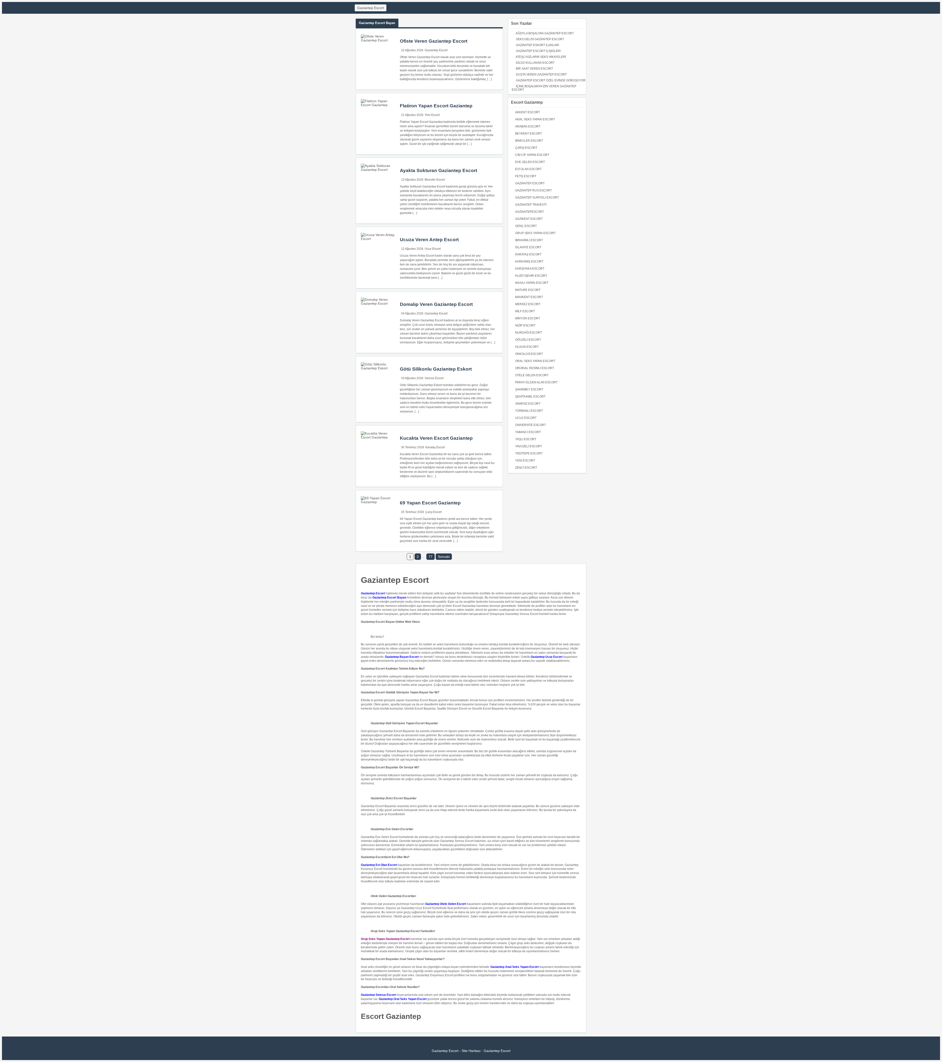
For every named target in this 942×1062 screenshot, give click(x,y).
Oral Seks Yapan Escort (535, 361)
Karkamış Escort (529, 261)
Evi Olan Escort (528, 169)
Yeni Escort (432, 115)
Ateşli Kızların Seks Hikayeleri (541, 57)
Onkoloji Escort (529, 354)
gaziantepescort (529, 211)
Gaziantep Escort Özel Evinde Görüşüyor (551, 80)
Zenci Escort (526, 467)
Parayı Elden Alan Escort (536, 382)
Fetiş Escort (525, 176)
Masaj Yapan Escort (531, 283)
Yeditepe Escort (529, 453)
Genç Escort (526, 226)
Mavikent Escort (529, 297)
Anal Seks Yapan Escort (535, 119)
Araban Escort (527, 126)
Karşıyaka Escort (529, 268)
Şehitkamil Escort (530, 396)
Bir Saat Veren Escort (534, 68)
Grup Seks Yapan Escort (535, 233)
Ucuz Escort (433, 248)
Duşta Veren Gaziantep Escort (541, 74)
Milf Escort (525, 311)
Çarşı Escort (433, 512)
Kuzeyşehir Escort (531, 275)
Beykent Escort (528, 133)
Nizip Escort (525, 325)
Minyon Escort (527, 318)
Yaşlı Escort (525, 439)
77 (430, 557)
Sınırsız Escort (434, 378)
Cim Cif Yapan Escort (532, 155)
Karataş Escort (435, 447)
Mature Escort (527, 290)
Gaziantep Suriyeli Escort (537, 197)
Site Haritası (471, 1051)
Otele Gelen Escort (532, 375)
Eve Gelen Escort (530, 162)
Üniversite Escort (530, 425)
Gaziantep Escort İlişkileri (538, 51)
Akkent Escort (527, 112)
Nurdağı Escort (528, 332)
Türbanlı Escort (529, 410)
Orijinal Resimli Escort (534, 368)
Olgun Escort (527, 347)
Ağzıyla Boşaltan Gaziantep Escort (545, 33)
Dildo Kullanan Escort (535, 62)
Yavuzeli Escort (528, 446)
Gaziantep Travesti (530, 204)
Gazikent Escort (529, 219)
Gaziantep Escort (370, 8)
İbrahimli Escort (529, 240)
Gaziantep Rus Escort (533, 190)
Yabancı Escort (528, 432)
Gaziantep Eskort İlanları (537, 45)
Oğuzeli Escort (528, 339)
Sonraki (444, 557)
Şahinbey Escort (529, 389)
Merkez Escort (527, 304)
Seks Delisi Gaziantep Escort (540, 39)
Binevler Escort (435, 179)
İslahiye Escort (528, 247)
